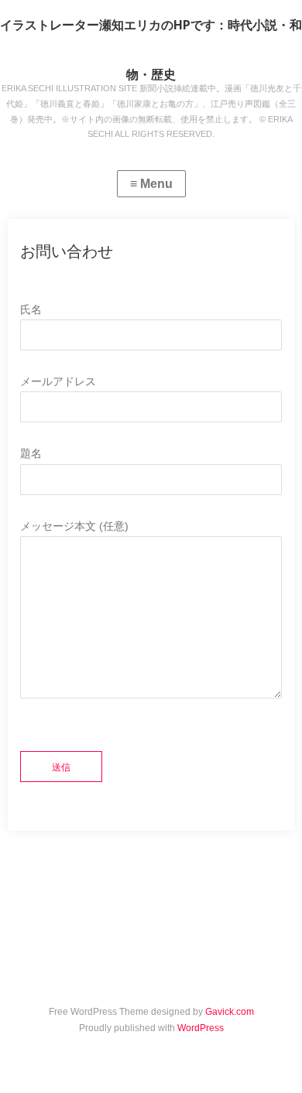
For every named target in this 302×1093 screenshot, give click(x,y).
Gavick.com (229, 1011)
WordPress (200, 1028)
